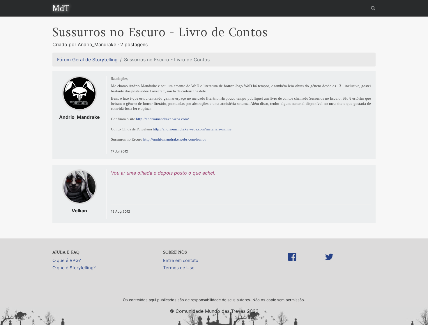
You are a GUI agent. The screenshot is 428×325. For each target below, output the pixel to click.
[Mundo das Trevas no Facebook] (292, 263)
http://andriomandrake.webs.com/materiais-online (192, 129)
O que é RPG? (66, 260)
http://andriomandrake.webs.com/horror (174, 139)
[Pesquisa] (373, 7)
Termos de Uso (178, 267)
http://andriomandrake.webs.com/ (162, 119)
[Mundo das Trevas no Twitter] (329, 263)
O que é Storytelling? (74, 267)
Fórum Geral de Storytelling (87, 59)
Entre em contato (180, 260)
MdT (60, 8)
